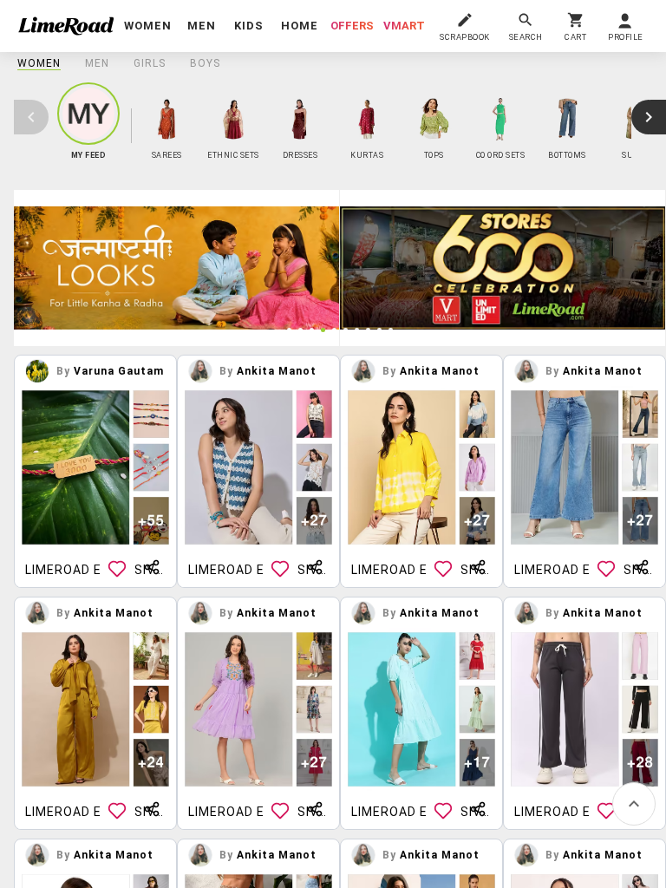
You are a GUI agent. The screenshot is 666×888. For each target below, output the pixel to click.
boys (205, 63)
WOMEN (39, 63)
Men (97, 63)
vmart (404, 25)
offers (352, 25)
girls (150, 63)
